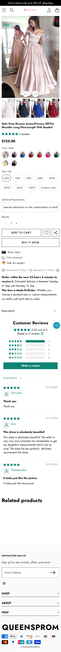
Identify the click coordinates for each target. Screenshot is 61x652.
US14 (20, 187)
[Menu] (4, 10)
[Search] (12, 10)
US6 (29, 178)
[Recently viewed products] (56, 325)
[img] (11, 388)
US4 (17, 178)
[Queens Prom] (30, 10)
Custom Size (48, 187)
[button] (57, 10)
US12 (7, 187)
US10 (52, 178)
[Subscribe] (52, 573)
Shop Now (47, 3)
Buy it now (30, 242)
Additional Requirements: (13, 199)
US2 (6, 178)
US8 (40, 178)
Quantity (5, 216)
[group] (8, 108)
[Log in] (49, 10)
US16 (32, 187)
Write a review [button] (30, 366)
